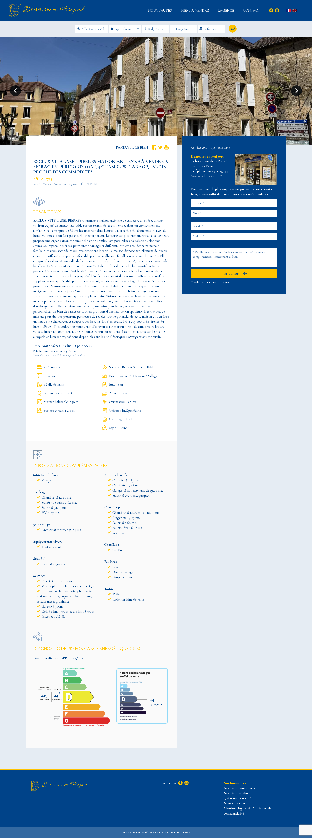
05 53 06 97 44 (218, 171)
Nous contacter (234, 803)
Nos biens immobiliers (239, 788)
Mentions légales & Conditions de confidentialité (247, 811)
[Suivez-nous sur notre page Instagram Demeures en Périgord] (186, 783)
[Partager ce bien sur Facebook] (154, 147)
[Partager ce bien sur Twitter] (160, 147)
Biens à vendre (195, 10)
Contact (251, 10)
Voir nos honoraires (205, 176)
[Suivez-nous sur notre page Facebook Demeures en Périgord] (180, 783)
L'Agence (226, 10)
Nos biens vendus (236, 793)
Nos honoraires (235, 783)
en (294, 10)
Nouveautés (160, 10)
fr (288, 10)
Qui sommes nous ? (237, 798)
